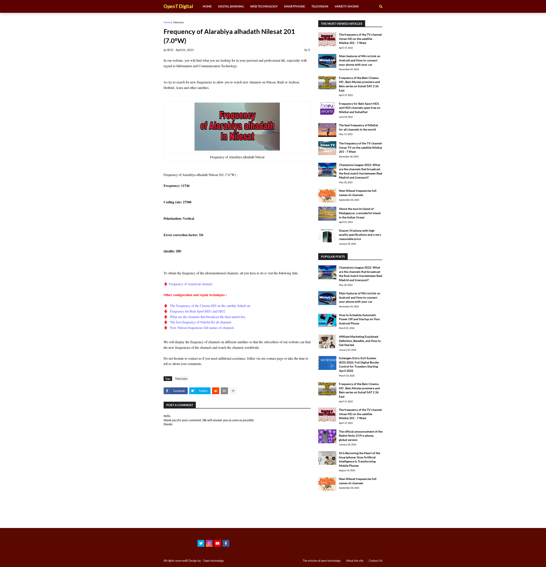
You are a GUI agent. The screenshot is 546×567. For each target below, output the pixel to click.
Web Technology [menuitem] (264, 6)
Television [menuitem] (319, 6)
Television (178, 22)
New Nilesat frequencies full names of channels (202, 327)
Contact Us (375, 560)
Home (167, 22)
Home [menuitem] (207, 6)
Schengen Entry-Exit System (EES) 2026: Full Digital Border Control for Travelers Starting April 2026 (359, 364)
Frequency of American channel (190, 284)
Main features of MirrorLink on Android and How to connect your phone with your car (359, 60)
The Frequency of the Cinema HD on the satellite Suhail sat (210, 305)
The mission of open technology (322, 560)
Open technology (213, 560)
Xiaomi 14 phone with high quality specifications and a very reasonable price (360, 235)
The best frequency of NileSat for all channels (200, 322)
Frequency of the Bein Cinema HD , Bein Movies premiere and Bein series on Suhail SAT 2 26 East (359, 84)
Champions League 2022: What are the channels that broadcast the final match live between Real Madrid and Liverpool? (360, 171)
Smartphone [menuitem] (294, 6)
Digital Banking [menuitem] (231, 6)
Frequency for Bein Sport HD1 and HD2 (198, 311)
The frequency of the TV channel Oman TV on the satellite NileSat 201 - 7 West (360, 147)
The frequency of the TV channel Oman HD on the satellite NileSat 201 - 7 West (360, 39)
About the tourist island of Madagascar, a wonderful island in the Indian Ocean (359, 213)
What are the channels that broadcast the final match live (207, 316)
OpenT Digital (178, 6)
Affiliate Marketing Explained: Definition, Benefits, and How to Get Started (360, 341)
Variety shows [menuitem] (347, 6)
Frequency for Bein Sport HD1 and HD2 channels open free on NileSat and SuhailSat (359, 108)
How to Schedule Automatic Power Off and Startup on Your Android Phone (359, 319)
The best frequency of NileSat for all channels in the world (358, 127)
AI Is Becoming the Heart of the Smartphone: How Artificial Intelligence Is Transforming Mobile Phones (359, 459)
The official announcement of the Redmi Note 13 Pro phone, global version (360, 436)
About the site (354, 560)
